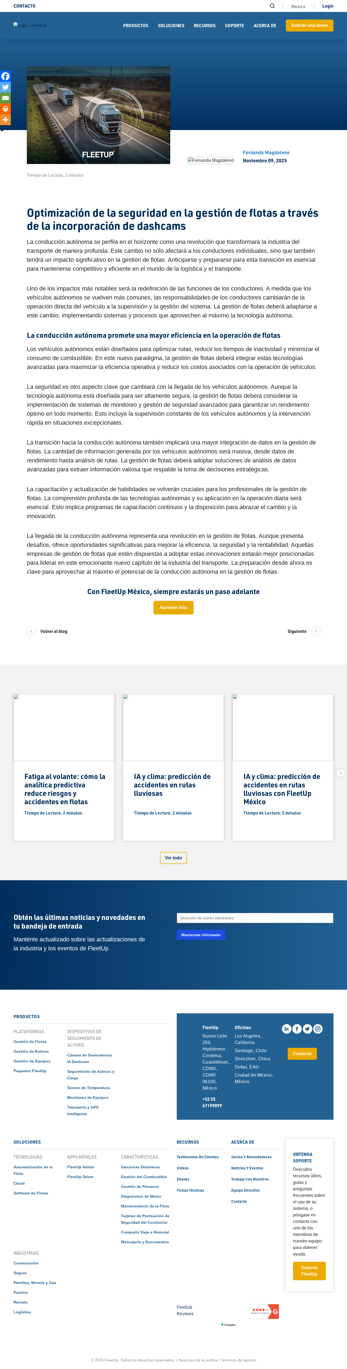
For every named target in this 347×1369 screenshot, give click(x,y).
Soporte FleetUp (309, 1270)
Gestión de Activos (31, 1051)
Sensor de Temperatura (88, 1088)
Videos (183, 1167)
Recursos (205, 25)
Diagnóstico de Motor (141, 1196)
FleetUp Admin (80, 1167)
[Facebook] (5, 76)
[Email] (5, 98)
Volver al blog (53, 631)
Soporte (234, 25)
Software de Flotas (31, 1193)
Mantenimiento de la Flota (145, 1206)
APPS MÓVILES (82, 1157)
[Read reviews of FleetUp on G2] (264, 1324)
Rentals (21, 1302)
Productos (135, 25)
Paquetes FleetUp (30, 1071)
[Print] (5, 108)
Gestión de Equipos (32, 1061)
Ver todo (173, 858)
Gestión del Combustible (144, 1177)
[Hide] (2, 130)
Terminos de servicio (238, 1360)
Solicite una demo (309, 25)
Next (341, 773)
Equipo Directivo (245, 1190)
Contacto (25, 6)
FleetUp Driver (80, 1177)
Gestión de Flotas (30, 1041)
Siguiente (297, 631)
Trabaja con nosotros (250, 1178)
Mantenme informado (201, 935)
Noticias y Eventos (247, 1167)
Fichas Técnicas (190, 1190)
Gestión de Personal (140, 1186)
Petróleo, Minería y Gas (35, 1282)
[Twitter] (5, 87)
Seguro (20, 1273)
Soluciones (171, 25)
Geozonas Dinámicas (140, 1167)
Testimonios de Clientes (198, 1156)
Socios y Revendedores (251, 1156)
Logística (22, 1312)
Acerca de (265, 25)
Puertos (21, 1292)
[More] (5, 119)
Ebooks (183, 1178)
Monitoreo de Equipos (87, 1097)
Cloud (19, 1183)
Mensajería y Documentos (145, 1242)
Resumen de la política (198, 1360)
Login (327, 6)
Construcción (26, 1263)
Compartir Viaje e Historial (145, 1232)
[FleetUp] (30, 25)
